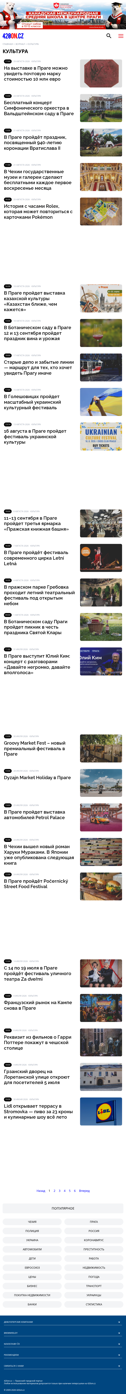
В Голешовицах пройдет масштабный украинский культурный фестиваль (32, 402)
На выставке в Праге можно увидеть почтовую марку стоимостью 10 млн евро (36, 73)
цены (32, 1277)
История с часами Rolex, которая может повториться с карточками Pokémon (38, 211)
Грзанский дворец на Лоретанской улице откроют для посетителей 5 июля (37, 1077)
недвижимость (94, 1267)
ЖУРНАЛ (20, 44)
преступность (94, 1249)
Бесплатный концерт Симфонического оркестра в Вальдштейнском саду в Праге (39, 108)
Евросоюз (32, 1267)
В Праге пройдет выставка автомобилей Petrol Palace (34, 814)
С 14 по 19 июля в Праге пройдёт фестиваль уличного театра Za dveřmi (37, 973)
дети (32, 1258)
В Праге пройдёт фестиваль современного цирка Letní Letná (36, 558)
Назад (41, 1191)
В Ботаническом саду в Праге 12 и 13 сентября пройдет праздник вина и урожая (37, 333)
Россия (94, 1231)
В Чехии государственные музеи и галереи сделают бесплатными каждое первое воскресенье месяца (38, 180)
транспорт (94, 1286)
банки (32, 1304)
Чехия (32, 1222)
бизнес (32, 1286)
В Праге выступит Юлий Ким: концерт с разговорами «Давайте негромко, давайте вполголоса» (37, 664)
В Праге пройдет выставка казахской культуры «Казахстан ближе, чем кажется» (34, 301)
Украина (32, 1240)
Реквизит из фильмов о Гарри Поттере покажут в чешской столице (37, 1042)
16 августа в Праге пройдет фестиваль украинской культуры (35, 436)
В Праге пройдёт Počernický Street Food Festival (36, 883)
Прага (94, 1222)
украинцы (94, 1295)
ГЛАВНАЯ (8, 44)
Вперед (84, 1191)
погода (93, 1277)
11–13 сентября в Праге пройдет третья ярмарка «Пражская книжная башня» (36, 523)
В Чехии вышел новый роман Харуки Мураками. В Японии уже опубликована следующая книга (39, 855)
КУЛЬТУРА (33, 44)
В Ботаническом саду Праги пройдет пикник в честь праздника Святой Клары (35, 627)
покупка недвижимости (32, 1295)
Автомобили (32, 1249)
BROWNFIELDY (11, 1333)
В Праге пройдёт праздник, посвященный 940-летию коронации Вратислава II (35, 143)
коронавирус (94, 1240)
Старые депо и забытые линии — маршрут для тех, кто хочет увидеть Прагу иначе (39, 367)
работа (94, 1258)
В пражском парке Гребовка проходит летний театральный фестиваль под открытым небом (39, 595)
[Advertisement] (63, 255)
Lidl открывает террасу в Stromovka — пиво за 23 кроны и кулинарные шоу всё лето (38, 1111)
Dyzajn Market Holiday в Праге (37, 777)
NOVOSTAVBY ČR (12, 1344)
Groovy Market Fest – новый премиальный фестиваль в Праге (34, 748)
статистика (94, 1304)
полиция (32, 1231)
